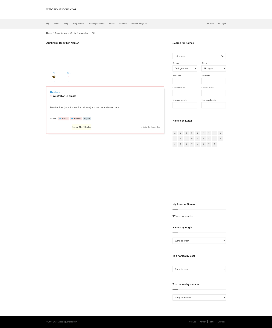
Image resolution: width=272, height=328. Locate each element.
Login (223, 24)
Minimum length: (180, 100)
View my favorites (184, 216)
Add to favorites (151, 127)
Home (56, 24)
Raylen (87, 118)
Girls (69, 77)
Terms (211, 322)
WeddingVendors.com (61, 9)
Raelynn (77, 118)
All (54, 77)
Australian (83, 33)
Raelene (55, 92)
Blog (66, 24)
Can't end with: (207, 88)
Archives (192, 322)
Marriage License (97, 24)
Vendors (123, 24)
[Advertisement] (105, 60)
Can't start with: (179, 88)
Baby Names (78, 24)
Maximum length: (208, 100)
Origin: (204, 63)
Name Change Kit (139, 24)
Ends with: (205, 75)
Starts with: (177, 75)
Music (112, 24)
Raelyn (65, 118)
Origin (73, 33)
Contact (221, 322)
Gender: (176, 63)
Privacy (202, 322)
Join (212, 24)
